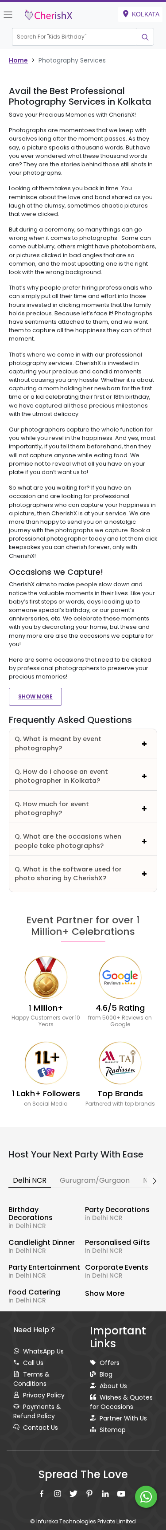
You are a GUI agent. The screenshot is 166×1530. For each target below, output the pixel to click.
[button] (74, 37)
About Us (113, 1385)
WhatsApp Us (43, 1351)
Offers (110, 1362)
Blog (106, 1374)
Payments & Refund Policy (37, 1411)
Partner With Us (123, 1418)
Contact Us (40, 1427)
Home (18, 60)
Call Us (33, 1362)
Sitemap (113, 1429)
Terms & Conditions (31, 1379)
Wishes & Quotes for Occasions (121, 1402)
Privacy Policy (44, 1395)
